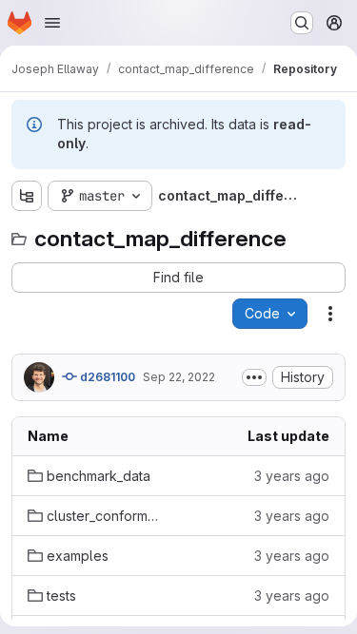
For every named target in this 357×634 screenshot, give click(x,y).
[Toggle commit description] (254, 377)
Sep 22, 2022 (179, 377)
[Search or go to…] (301, 22)
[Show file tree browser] (26, 196)
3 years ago (291, 476)
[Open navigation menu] (52, 23)
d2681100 (106, 377)
